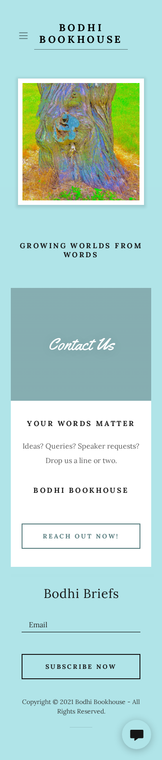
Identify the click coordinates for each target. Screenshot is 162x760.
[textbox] (81, 620)
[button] (24, 36)
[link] (80, 36)
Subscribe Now (81, 667)
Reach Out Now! (81, 536)
